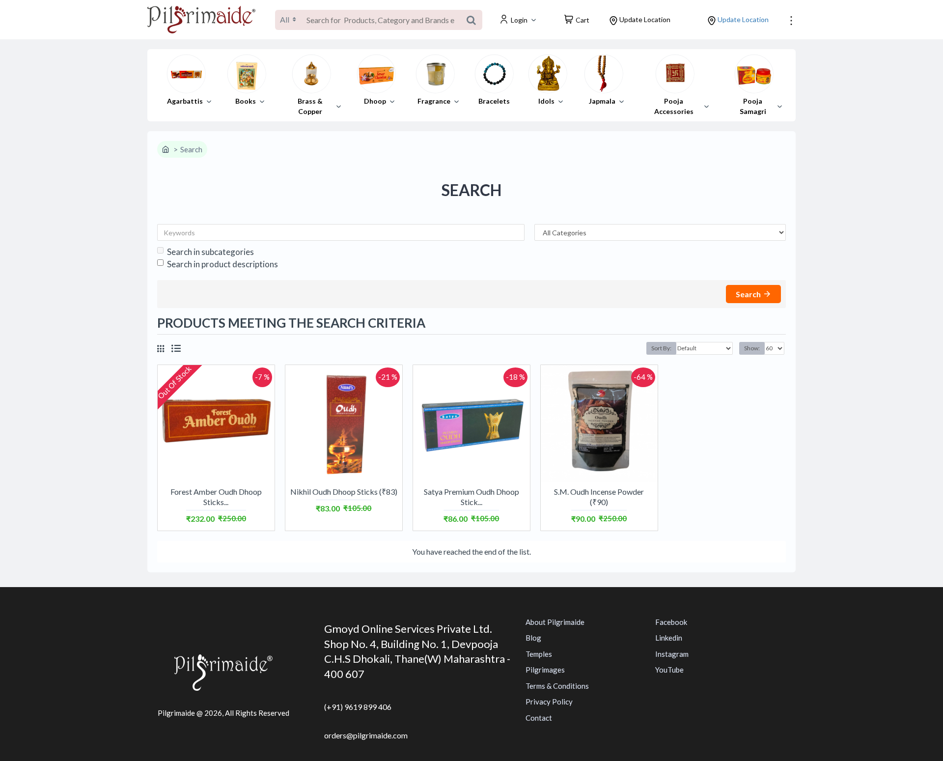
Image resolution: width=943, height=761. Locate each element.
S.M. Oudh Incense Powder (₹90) (599, 497)
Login (519, 20)
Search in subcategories (210, 252)
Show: (752, 348)
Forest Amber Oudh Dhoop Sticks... (216, 497)
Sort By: (661, 348)
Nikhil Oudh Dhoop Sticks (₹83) (343, 491)
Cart (582, 20)
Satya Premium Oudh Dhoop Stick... (471, 497)
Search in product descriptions (222, 264)
